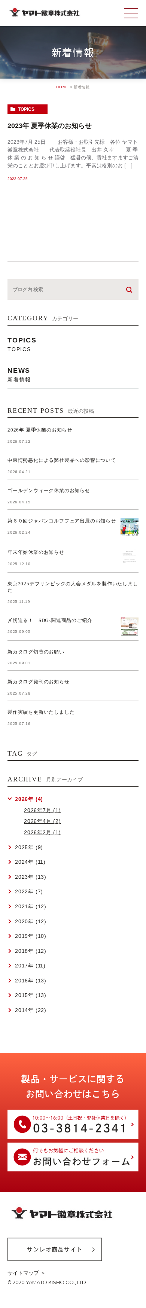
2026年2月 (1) (42, 832)
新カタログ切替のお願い (35, 652)
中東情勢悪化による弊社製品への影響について (61, 460)
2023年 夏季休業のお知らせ (49, 125)
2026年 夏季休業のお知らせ (39, 430)
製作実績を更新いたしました (40, 712)
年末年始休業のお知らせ (35, 552)
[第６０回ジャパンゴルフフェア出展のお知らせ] (130, 527)
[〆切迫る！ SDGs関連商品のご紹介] (130, 626)
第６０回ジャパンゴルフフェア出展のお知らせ (61, 521)
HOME (62, 87)
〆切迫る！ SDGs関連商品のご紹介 (49, 620)
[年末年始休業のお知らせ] (130, 558)
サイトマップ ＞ (26, 1273)
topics (26, 109)
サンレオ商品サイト (55, 1249)
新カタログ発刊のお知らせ (38, 682)
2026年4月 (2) (42, 821)
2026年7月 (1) (42, 810)
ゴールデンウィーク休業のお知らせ (48, 490)
